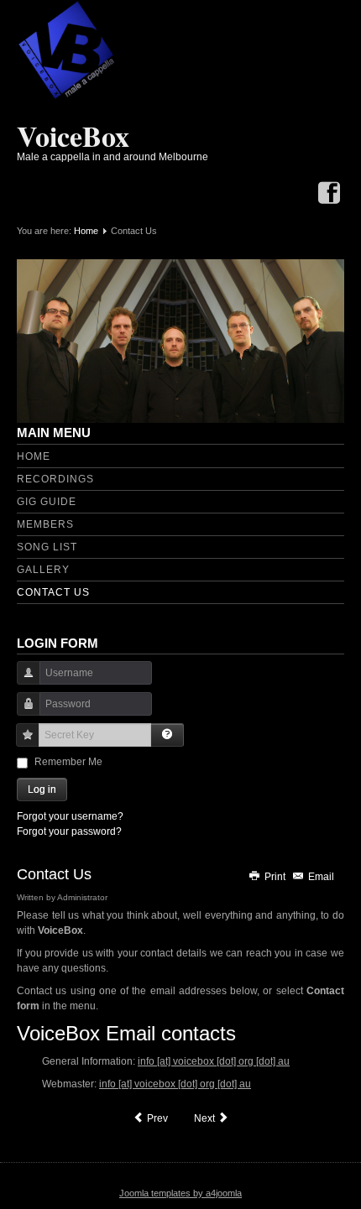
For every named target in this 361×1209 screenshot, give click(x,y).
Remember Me (68, 762)
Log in (42, 789)
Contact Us (53, 592)
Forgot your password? (69, 831)
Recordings (55, 479)
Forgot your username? (70, 816)
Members (45, 524)
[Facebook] (329, 194)
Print (275, 877)
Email (320, 877)
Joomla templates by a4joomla (180, 1193)
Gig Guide (46, 502)
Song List (47, 547)
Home (86, 231)
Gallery (43, 570)
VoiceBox (73, 136)
